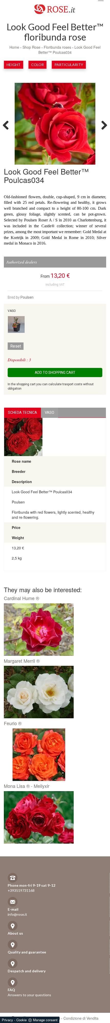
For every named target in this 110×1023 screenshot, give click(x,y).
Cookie (21, 1019)
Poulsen (27, 297)
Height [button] (13, 64)
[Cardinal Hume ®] (53, 629)
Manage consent (45, 1019)
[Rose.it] (55, 7)
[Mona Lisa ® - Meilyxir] (53, 817)
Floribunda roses (57, 47)
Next (102, 124)
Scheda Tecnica (22, 412)
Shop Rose (31, 47)
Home (14, 47)
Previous (8, 124)
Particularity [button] (68, 64)
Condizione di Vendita (80, 1018)
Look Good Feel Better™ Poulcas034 (69, 50)
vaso (49, 412)
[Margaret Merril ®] (53, 692)
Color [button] (37, 64)
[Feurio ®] (53, 754)
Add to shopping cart (55, 372)
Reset (15, 346)
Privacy (7, 1019)
